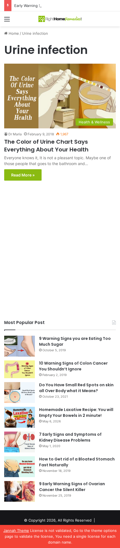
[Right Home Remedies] (60, 19)
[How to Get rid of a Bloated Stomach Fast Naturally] (19, 466)
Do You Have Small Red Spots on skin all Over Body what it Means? (76, 387)
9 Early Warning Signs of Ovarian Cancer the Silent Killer (72, 486)
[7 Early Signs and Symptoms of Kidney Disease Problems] (19, 442)
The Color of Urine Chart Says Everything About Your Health (46, 145)
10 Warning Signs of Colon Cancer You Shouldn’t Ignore (73, 366)
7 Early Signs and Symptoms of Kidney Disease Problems (70, 437)
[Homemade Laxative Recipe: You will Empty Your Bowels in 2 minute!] (19, 417)
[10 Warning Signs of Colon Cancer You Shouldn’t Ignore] (19, 369)
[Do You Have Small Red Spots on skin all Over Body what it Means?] (19, 392)
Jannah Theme (16, 530)
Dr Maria (15, 134)
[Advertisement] (60, 251)
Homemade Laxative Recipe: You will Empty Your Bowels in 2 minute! (76, 412)
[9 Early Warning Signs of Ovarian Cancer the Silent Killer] (19, 491)
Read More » (23, 175)
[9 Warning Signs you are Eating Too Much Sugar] (19, 346)
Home (13, 33)
